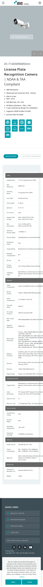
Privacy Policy (9, 551)
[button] (40, 53)
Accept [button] (30, 582)
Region (40, 3)
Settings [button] (22, 577)
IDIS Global (21, 3)
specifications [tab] (11, 156)
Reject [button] (13, 582)
